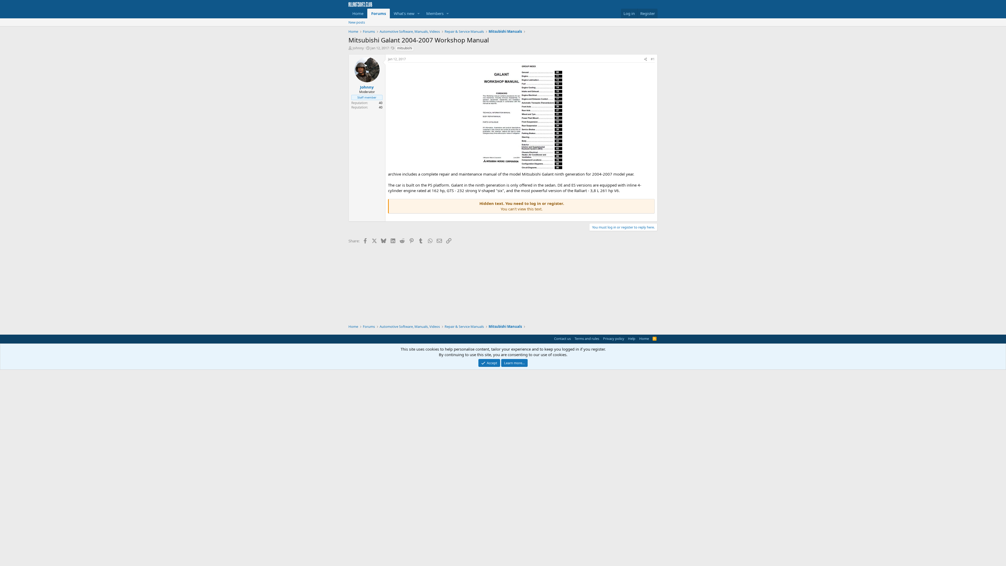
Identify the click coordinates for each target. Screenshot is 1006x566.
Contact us (562, 338)
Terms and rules (587, 338)
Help (631, 338)
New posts (356, 22)
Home (357, 13)
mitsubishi (404, 48)
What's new (404, 13)
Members (435, 13)
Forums (378, 13)
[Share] (645, 59)
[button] (418, 13)
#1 (653, 59)
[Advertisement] (503, 282)
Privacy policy (613, 338)
